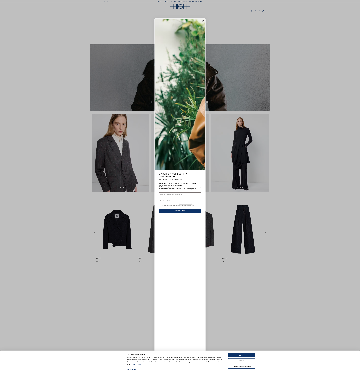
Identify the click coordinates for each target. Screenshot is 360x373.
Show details (131, 369)
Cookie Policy (136, 364)
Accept (241, 355)
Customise (240, 360)
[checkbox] (160, 205)
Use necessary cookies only (241, 366)
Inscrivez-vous (180, 210)
